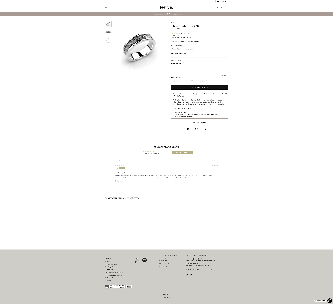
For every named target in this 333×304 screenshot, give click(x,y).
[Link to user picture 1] (118, 184)
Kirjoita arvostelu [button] (182, 152)
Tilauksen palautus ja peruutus (114, 272)
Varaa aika (108, 280)
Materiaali (176, 45)
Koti (172, 22)
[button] (176, 33)
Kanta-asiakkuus (110, 278)
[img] (119, 165)
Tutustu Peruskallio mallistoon (183, 108)
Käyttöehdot (109, 269)
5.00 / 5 (155, 151)
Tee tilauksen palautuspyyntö (114, 275)
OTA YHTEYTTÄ (199, 123)
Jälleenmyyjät (109, 261)
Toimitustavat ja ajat (111, 264)
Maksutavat (108, 256)
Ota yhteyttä (109, 267)
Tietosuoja (108, 258)
